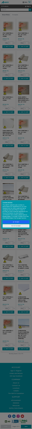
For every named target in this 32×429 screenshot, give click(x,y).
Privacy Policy (7, 216)
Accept (17, 222)
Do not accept (16, 226)
